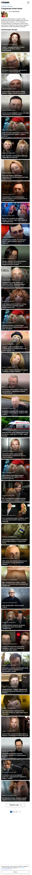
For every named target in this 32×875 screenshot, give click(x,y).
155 (16, 811)
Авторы (9, 6)
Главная (4, 6)
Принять (15, 872)
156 (13, 811)
